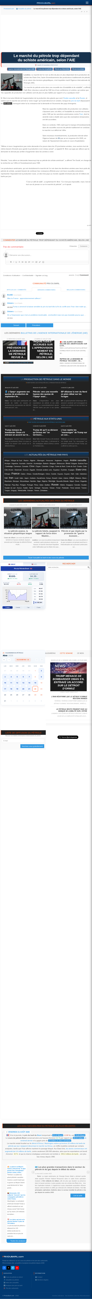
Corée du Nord (60, 466)
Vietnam (30, 490)
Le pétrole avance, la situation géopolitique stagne (18, 532)
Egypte (32, 470)
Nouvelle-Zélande (63, 481)
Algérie (32, 460)
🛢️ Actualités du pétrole (23, 9)
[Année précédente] (4, 660)
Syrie (31, 488)
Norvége (52, 481)
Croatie (79, 466)
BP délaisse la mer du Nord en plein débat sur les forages (74, 394)
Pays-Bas (15, 485)
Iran (81, 114)
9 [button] (41, 677)
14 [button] (29, 683)
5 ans (38, 607)
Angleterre (58, 460)
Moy (36, 602)
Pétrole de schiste (78, 69)
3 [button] (5, 677)
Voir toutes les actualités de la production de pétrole (46, 382)
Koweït (54, 478)
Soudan (84, 485)
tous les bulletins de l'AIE (21, 363)
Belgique (53, 463)
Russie (82, 98)
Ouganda (83, 481)
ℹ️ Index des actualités (11, 1282)
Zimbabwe (43, 490)
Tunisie (83, 488)
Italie (21, 478)
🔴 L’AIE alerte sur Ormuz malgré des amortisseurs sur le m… (73, 344)
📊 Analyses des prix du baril (13, 1285)
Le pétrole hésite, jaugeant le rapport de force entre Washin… (46, 533)
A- (87, 12)
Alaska (26, 460)
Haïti (72, 474)
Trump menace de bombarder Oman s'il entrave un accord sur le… (17, 432)
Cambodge (9, 466)
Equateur (56, 470)
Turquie (7, 490)
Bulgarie (74, 463)
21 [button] (29, 689)
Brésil (68, 463)
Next (87, 514)
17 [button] (5, 689)
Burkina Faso (82, 463)
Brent (39, 1135)
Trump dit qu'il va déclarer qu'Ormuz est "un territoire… (45, 432)
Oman (77, 481)
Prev (5, 514)
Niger (39, 481)
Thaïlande (65, 488)
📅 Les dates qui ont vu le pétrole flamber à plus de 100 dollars (16, 1221)
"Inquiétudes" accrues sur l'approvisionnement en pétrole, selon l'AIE (42, 349)
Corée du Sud (71, 466)
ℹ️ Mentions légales (41, 1280)
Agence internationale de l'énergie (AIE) (21, 69)
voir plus (10, 307)
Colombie (45, 466)
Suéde (25, 488)
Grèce (48, 474)
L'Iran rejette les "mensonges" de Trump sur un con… (74, 432)
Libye (71, 478)
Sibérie (62, 485)
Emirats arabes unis (44, 470)
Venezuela (22, 490)
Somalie (77, 485)
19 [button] (17, 689)
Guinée (53, 474)
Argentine (15, 463)
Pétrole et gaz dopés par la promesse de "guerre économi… (74, 533)
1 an (28, 607)
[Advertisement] (46, 34)
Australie (22, 463)
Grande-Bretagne (38, 474)
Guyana (60, 474)
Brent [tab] (11, 564)
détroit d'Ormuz (37, 1143)
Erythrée (64, 470)
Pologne (23, 485)
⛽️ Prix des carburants (11, 1288)
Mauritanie (8, 481)
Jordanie (33, 478)
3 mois (18, 607)
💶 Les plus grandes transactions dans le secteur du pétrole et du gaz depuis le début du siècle (60, 1168)
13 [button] (23, 683)
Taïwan (52, 488)
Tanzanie (45, 488)
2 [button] (41, 671)
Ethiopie (7, 474)
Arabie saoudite (69, 98)
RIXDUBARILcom (13, 1256)
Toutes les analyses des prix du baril (19, 1241)
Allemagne (40, 460)
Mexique (16, 481)
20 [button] (23, 689)
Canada (25, 466)
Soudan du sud (10, 488)
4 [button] (11, 677)
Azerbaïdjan (38, 463)
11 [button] (11, 683)
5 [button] (17, 677)
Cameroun (17, 466)
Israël (16, 478)
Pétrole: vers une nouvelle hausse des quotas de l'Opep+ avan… (45, 394)
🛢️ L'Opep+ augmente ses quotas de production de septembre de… (17, 394)
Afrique (7, 460)
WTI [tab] (34, 564)
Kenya (48, 478)
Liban (60, 478)
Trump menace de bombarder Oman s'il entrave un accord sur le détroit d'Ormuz (68, 682)
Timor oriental (75, 488)
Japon (26, 478)
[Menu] (87, 2)
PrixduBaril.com (9, 1295)
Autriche (29, 463)
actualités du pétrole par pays (48, 455)
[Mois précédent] (9, 660)
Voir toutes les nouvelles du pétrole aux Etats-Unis (46, 422)
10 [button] (5, 683)
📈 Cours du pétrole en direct (13, 1277)
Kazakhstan (41, 478)
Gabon (23, 474)
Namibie (33, 481)
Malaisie (78, 478)
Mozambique (24, 481)
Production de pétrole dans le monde (47, 379)
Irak (6, 478)
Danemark (18, 470)
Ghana (29, 474)
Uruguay (14, 490)
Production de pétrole (44, 69)
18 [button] (11, 689)
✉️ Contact (38, 1277)
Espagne (71, 470)
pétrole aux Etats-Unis (48, 419)
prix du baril (75, 101)
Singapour (69, 485)
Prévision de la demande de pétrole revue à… (16, 352)
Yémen (36, 490)
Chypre (38, 466)
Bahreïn (46, 463)
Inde (77, 474)
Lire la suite (77, 1195)
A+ (81, 12)
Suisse (19, 488)
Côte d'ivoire (9, 470)
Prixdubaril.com (9, 9)
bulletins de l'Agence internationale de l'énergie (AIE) (54, 333)
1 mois (7, 607)
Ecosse (25, 470)
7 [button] (29, 677)
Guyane (67, 474)
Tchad (58, 488)
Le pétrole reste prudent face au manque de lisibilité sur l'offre (71, 710)
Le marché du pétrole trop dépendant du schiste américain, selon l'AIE (46, 58)
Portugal (30, 485)
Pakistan (8, 485)
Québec (47, 485)
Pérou (36, 485)
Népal (72, 481)
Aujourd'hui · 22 (23, 659)
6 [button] (23, 677)
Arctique (7, 463)
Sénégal (37, 488)
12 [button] (17, 683)
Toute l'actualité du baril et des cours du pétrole (46, 558)
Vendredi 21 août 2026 (19, 1132)
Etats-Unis (81, 469)
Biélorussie (61, 463)
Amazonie (49, 460)
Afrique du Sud (16, 460)
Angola (65, 460)
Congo (51, 466)
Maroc (84, 478)
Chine (31, 466)
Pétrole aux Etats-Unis (62, 69)
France (16, 473)
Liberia (65, 478)
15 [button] (35, 683)
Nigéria (44, 481)
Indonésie (83, 474)
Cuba (85, 466)
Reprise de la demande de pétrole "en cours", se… (71, 360)
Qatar (41, 485)
